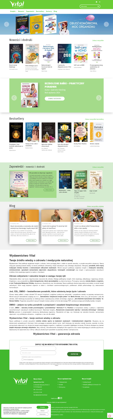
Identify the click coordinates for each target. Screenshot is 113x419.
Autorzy (49, 11)
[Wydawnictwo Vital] (16, 4)
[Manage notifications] (109, 416)
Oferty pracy (62, 387)
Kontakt (61, 384)
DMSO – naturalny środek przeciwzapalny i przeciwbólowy (35, 308)
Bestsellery (40, 11)
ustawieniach (22, 414)
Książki (12, 11)
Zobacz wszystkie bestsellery (94, 119)
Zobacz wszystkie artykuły (95, 206)
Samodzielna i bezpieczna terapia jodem (53, 297)
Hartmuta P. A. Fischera (65, 308)
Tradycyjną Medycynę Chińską (24, 283)
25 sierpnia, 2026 (14, 223)
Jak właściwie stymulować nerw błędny (88, 299)
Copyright (70, 407)
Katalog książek (87, 382)
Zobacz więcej (48, 190)
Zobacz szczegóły (54, 98)
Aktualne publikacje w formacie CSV (92, 384)
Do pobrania (86, 387)
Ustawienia (42, 414)
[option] (16, 58)
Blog (55, 11)
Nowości (21, 11)
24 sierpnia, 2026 (46, 223)
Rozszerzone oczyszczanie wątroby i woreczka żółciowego (76, 310)
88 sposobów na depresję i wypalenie (40, 173)
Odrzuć (42, 411)
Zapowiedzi (30, 11)
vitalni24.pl (54, 402)
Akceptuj (42, 407)
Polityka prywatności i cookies (56, 414)
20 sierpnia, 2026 (78, 223)
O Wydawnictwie (63, 382)
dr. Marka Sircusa (74, 297)
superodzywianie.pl (61, 402)
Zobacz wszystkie (98, 40)
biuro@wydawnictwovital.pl (40, 395)
